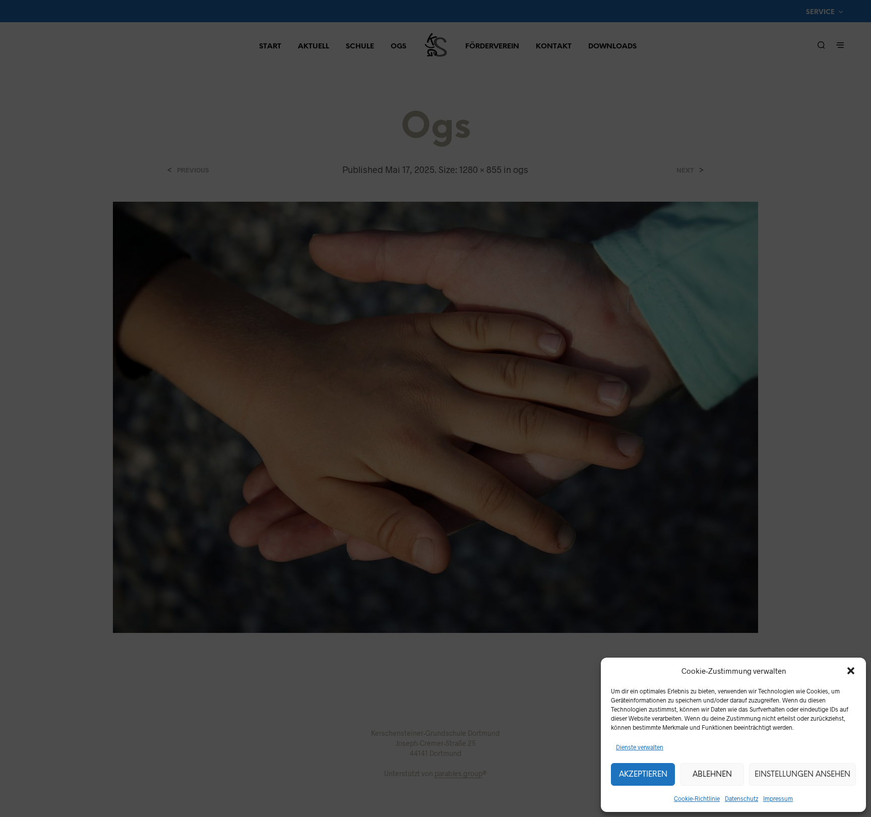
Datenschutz (741, 798)
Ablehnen (712, 775)
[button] (851, 671)
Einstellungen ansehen (802, 775)
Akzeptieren (643, 775)
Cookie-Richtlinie (697, 798)
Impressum (778, 798)
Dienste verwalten (639, 746)
